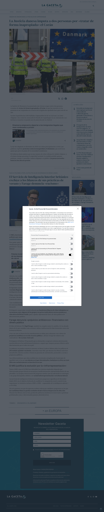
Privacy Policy (60, 303)
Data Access (52, 303)
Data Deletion (43, 303)
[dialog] (52, 256)
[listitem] (52, 235)
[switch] (71, 239)
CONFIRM (41, 297)
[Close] (78, 209)
